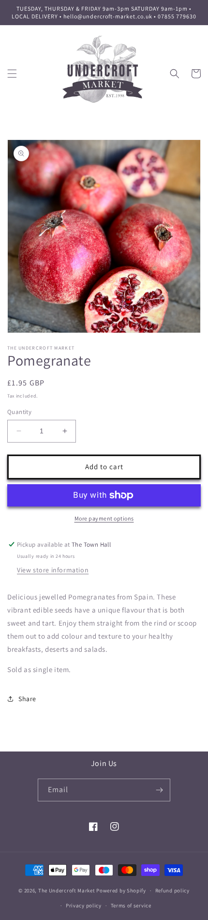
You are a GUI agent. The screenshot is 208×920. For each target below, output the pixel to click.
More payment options (104, 518)
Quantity (19, 412)
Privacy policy (84, 905)
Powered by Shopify (121, 890)
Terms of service (131, 905)
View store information (53, 570)
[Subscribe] (159, 790)
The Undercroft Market (66, 890)
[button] (12, 73)
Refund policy (172, 890)
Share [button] (27, 698)
